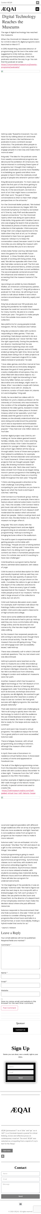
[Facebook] (37, 2)
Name (4, 973)
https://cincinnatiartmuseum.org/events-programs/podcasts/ (19, 65)
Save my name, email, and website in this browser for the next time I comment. (18, 1002)
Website (4, 990)
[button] (37, 9)
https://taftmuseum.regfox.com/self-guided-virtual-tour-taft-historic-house (18, 791)
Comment (6, 945)
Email (4, 982)
